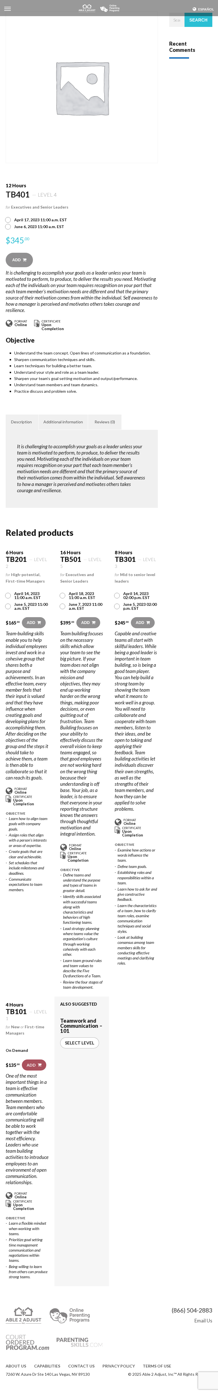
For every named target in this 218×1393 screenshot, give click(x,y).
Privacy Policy (118, 1366)
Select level (79, 1042)
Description (21, 421)
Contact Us (81, 1366)
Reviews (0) (105, 421)
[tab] (21, 422)
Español (206, 9)
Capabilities (47, 1366)
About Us (16, 1366)
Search (198, 20)
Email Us (203, 1321)
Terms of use (157, 1366)
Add (16, 260)
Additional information (63, 421)
